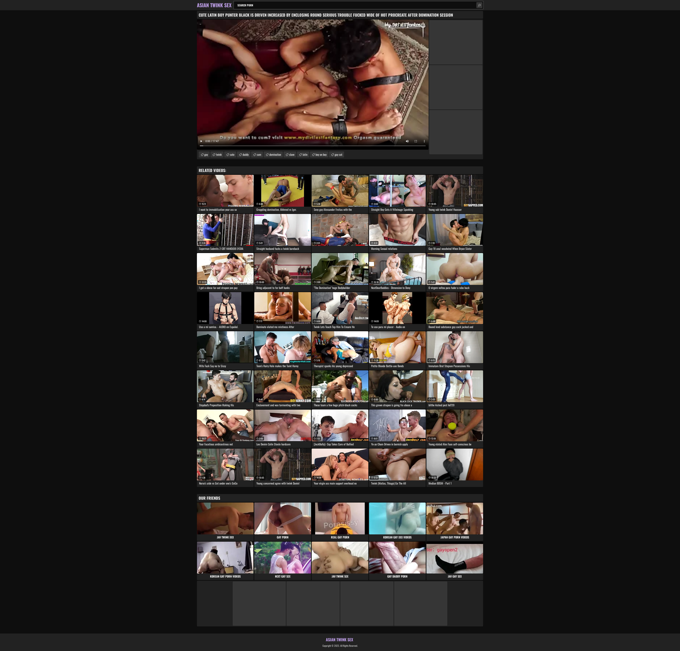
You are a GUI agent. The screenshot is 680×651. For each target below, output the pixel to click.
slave (291, 154)
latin (305, 154)
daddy (246, 154)
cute (232, 154)
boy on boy (321, 154)
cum (259, 154)
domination (275, 154)
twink (219, 154)
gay (206, 154)
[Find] (479, 5)
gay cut (338, 154)
